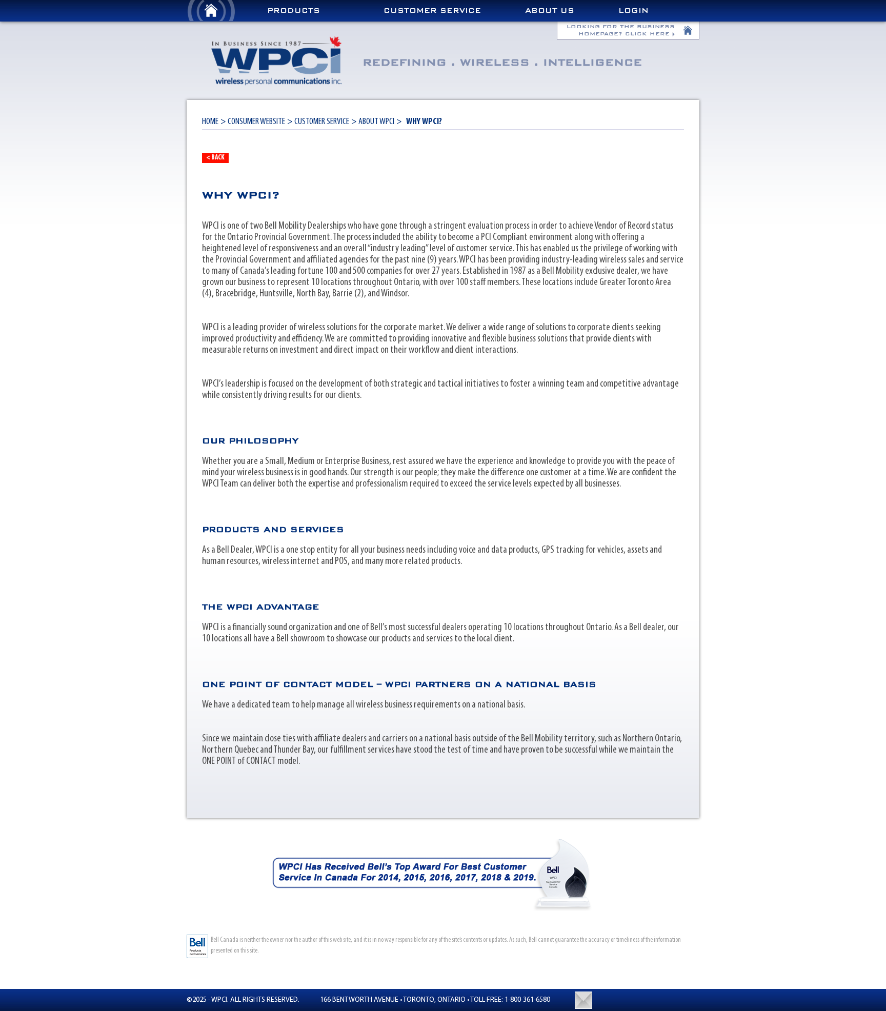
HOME (210, 122)
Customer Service (321, 122)
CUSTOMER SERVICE (432, 10)
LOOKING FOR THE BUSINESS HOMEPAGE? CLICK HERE (621, 30)
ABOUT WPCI (376, 122)
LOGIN (633, 10)
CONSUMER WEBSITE (256, 122)
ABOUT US (549, 10)
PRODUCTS (293, 10)
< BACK (215, 157)
